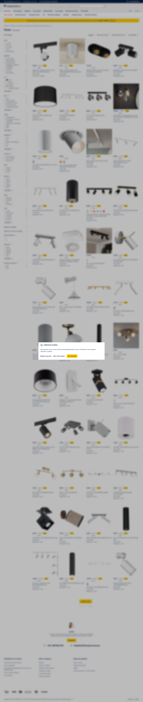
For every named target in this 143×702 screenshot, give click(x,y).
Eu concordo (72, 356)
